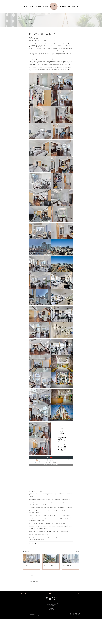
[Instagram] (70, 614)
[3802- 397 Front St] (70, 558)
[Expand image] (40, 81)
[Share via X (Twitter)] (32, 543)
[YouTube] (76, 614)
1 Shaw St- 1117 (28, 565)
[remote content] (51, 472)
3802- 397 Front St (67, 565)
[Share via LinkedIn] (35, 543)
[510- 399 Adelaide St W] (51, 558)
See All (77, 551)
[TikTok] (79, 614)
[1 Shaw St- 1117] (31, 558)
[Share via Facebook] (29, 543)
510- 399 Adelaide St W (50, 565)
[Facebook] (73, 614)
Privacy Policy (32, 614)
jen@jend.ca (51, 609)
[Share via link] (38, 543)
